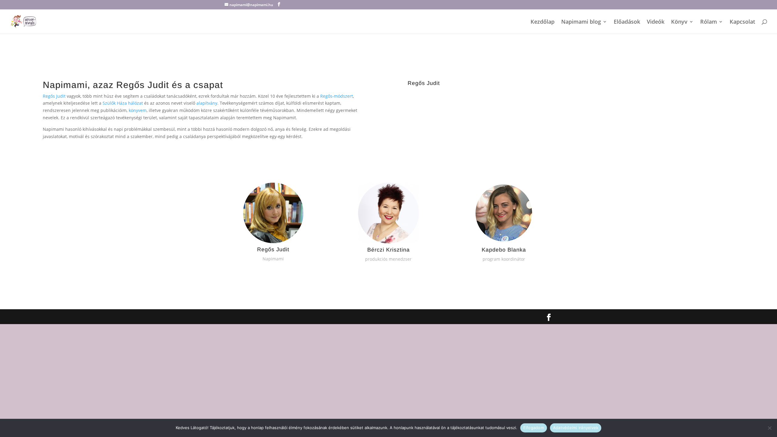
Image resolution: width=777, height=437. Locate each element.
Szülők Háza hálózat (123, 103)
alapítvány (206, 103)
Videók (655, 22)
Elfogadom (533, 427)
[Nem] (769, 428)
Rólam (708, 22)
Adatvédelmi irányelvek (576, 427)
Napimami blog (581, 22)
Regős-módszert (336, 96)
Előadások (627, 22)
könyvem (138, 110)
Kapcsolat (742, 22)
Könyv (679, 22)
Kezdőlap (543, 22)
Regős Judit (54, 96)
